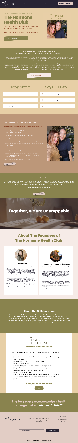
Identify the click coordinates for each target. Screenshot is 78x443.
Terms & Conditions (62, 423)
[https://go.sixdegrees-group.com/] (9, 4)
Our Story (63, 418)
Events (31, 4)
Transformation (63, 415)
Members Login (38, 4)
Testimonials (25, 4)
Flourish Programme (48, 4)
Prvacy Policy (63, 421)
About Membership (62, 419)
